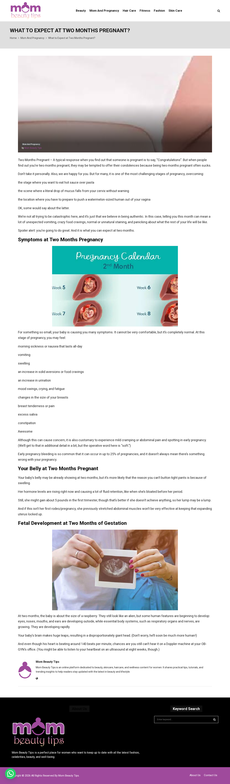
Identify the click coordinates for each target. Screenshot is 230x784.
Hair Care (129, 10)
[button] (10, 773)
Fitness (145, 10)
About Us (195, 775)
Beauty (81, 10)
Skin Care (175, 10)
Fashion (159, 10)
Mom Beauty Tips (33, 148)
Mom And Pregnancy (104, 10)
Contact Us (210, 775)
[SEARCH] (214, 719)
